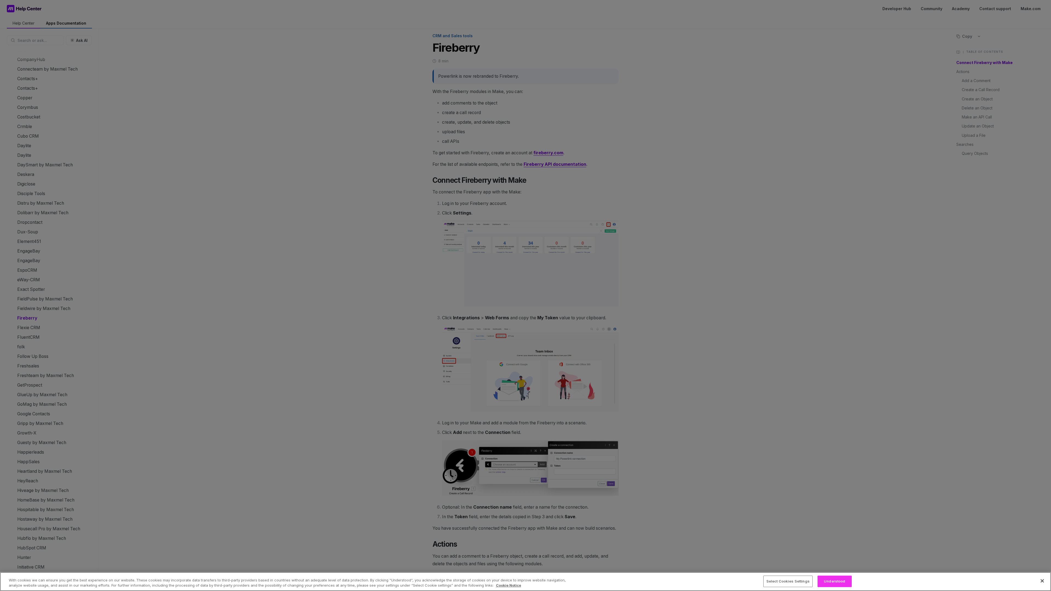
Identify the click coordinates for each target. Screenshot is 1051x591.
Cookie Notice (508, 585)
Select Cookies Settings (788, 581)
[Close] (1042, 581)
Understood (834, 581)
